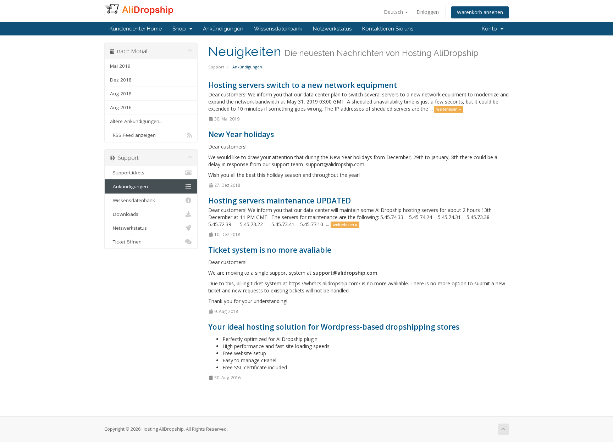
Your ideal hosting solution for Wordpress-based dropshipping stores (333, 327)
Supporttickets (127, 172)
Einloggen (427, 12)
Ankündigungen (223, 29)
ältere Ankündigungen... (136, 121)
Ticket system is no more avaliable (269, 250)
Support (216, 66)
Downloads (124, 214)
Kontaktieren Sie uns (387, 29)
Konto (491, 29)
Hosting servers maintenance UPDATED (279, 201)
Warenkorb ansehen (480, 12)
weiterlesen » (448, 109)
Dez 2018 (121, 80)
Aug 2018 (121, 93)
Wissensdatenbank (278, 29)
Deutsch (394, 12)
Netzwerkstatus (332, 29)
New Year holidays (241, 134)
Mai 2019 (120, 66)
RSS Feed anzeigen (133, 135)
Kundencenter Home (136, 29)
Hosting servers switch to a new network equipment (302, 85)
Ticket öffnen (126, 242)
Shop (180, 29)
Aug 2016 (121, 107)
